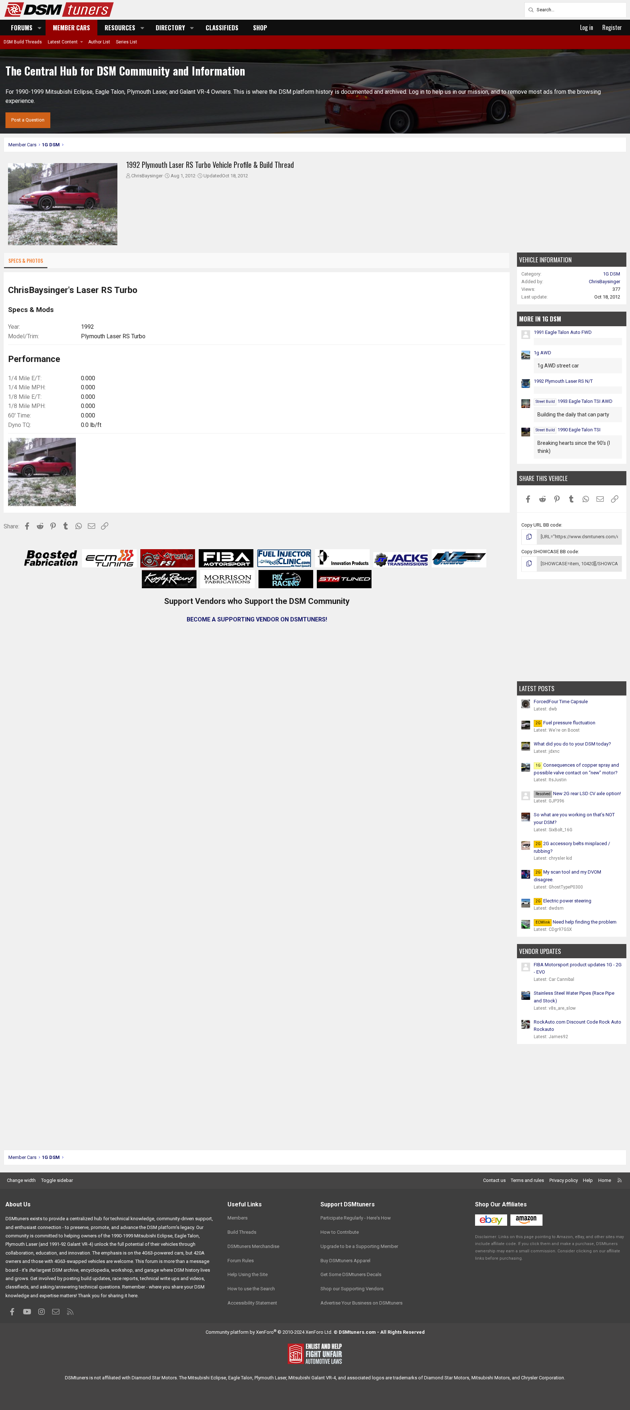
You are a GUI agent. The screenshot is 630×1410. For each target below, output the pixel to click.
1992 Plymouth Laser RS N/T (563, 381)
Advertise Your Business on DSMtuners (361, 1303)
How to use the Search (251, 1288)
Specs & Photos (25, 260)
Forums (21, 27)
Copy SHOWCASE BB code (549, 551)
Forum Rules (241, 1260)
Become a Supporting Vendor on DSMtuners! (257, 619)
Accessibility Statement (252, 1303)
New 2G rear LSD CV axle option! (578, 793)
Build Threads (242, 1232)
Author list (99, 42)
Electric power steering (563, 901)
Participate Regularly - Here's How (355, 1218)
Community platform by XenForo (269, 1332)
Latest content (63, 42)
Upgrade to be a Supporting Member (359, 1246)
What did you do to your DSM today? (572, 744)
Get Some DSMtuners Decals (350, 1274)
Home (604, 1180)
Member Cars (71, 27)
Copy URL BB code (541, 525)
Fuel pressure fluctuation (565, 722)
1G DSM (611, 274)
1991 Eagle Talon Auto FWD (563, 332)
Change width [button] (21, 1180)
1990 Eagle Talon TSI (568, 429)
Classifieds (222, 27)
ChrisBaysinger (147, 175)
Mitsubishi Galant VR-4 (312, 1377)
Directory (170, 27)
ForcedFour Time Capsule (561, 701)
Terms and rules (527, 1180)
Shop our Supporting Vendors (352, 1288)
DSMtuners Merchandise (253, 1246)
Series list (126, 42)
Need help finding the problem (576, 922)
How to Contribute (339, 1232)
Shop (260, 27)
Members (238, 1218)
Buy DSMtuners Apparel (345, 1260)
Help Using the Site (248, 1274)
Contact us (494, 1180)
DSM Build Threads (23, 42)
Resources (120, 27)
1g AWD (542, 352)
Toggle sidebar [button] (57, 1180)
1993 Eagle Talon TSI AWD (574, 401)
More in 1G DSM (540, 318)
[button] (40, 27)
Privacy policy (563, 1180)
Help (588, 1180)
